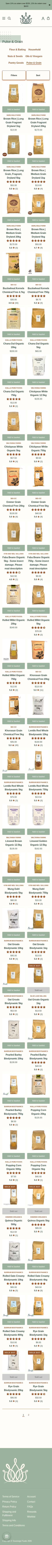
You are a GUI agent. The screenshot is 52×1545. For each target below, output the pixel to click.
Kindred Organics (13, 1217)
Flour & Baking (17, 49)
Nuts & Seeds (15, 56)
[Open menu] (3, 18)
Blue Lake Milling (38, 996)
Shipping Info (9, 1520)
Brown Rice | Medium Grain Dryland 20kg (13, 233)
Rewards (31, 1511)
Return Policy (9, 1506)
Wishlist (31, 1516)
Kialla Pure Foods (13, 340)
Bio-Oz (13, 285)
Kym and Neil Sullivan (13, 554)
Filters (14, 75)
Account (31, 1496)
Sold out (38, 990)
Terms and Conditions (13, 1525)
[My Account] (41, 18)
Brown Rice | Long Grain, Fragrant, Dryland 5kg (13, 174)
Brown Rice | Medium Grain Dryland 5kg (38, 233)
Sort (38, 75)
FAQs (30, 1506)
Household (34, 49)
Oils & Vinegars (33, 56)
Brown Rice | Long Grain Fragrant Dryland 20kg (38, 122)
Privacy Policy (9, 1501)
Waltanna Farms (38, 388)
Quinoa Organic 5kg (38, 1220)
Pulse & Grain (33, 63)
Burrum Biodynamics (38, 727)
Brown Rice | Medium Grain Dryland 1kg (38, 174)
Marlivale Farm (14, 115)
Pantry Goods (16, 63)
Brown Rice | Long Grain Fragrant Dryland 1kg (13, 122)
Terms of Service (10, 1496)
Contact (31, 1501)
